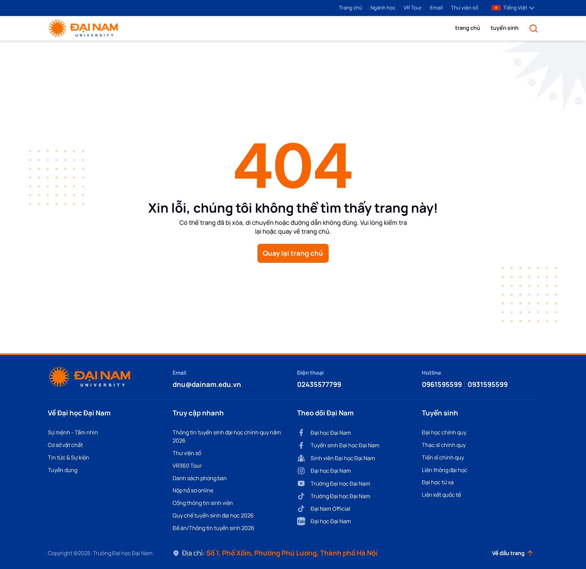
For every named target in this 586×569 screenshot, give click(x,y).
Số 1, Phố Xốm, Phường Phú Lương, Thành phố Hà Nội (292, 552)
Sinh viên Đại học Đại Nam (343, 458)
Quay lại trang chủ (293, 253)
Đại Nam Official (330, 508)
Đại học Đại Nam (331, 432)
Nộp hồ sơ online (193, 490)
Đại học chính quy (444, 432)
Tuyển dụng (62, 470)
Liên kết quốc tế (441, 494)
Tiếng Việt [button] (515, 7)
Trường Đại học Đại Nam (340, 483)
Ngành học (382, 7)
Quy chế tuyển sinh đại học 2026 (213, 515)
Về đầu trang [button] (508, 553)
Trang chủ (350, 7)
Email (436, 7)
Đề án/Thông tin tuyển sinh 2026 (213, 528)
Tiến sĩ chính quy (443, 457)
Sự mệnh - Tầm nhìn (73, 432)
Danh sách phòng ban (200, 478)
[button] (467, 28)
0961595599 (442, 384)
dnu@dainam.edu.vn (207, 384)
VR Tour (413, 7)
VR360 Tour (187, 465)
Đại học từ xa (438, 482)
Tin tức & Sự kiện (68, 457)
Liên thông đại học (444, 470)
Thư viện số (464, 7)
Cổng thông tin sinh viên (203, 503)
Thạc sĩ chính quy (444, 445)
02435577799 (319, 384)
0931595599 (488, 384)
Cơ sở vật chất (65, 445)
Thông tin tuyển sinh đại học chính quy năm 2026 (227, 436)
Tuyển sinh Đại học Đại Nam (345, 445)
